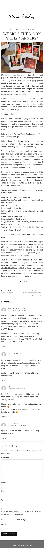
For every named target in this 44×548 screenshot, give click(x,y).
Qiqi (9, 387)
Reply (4, 346)
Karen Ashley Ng (14, 353)
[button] (42, 1)
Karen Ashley (22, 16)
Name (4, 482)
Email (4, 491)
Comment (5, 457)
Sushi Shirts (9, 291)
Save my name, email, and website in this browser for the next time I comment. (21, 513)
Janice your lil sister (16, 308)
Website (4, 500)
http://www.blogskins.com (28, 409)
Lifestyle (14, 29)
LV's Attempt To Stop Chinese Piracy (33, 292)
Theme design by (22, 545)
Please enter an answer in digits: (14, 520)
